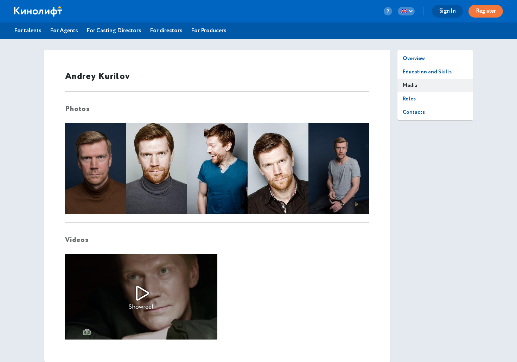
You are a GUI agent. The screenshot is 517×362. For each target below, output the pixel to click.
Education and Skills (427, 71)
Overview (414, 58)
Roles (409, 99)
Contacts (414, 112)
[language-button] (406, 11)
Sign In (447, 11)
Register (486, 11)
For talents (28, 31)
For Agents (64, 31)
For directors (166, 31)
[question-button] (388, 11)
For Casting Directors (114, 31)
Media (410, 85)
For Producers (208, 31)
